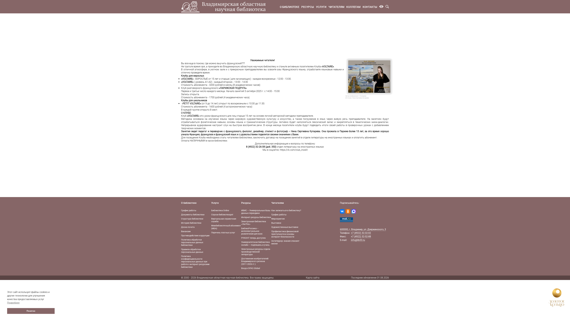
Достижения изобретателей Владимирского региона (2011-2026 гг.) (254, 261)
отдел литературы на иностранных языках (300, 146)
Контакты (370, 6)
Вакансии (186, 231)
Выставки (276, 223)
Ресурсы (307, 6)
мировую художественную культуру (255, 119)
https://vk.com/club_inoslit (294, 149)
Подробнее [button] (13, 303)
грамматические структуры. (262, 122)
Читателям (336, 6)
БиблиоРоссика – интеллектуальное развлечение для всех (251, 231)
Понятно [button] (31, 311)
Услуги (321, 6)
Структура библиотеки (192, 219)
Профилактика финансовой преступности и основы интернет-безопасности (285, 234)
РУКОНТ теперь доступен (253, 238)
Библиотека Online (220, 210)
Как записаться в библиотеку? (286, 210)
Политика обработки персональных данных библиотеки (192, 242)
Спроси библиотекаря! (222, 214)
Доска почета (188, 227)
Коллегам (353, 6)
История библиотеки (191, 223)
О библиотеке (289, 6)
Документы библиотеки (192, 214)
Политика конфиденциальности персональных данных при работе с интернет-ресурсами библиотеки (195, 261)
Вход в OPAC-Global (250, 268)
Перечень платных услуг (223, 232)
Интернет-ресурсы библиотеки (256, 217)
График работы (188, 210)
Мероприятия (278, 219)
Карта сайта (312, 277)
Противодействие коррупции (195, 235)
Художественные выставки (284, 227)
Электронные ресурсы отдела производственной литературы (255, 252)
